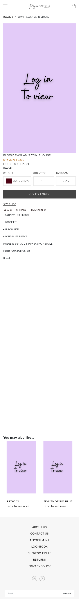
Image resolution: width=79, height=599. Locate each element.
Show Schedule (39, 553)
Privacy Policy (39, 566)
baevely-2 (8, 17)
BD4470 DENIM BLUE (58, 501)
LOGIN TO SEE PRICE (16, 164)
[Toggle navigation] (6, 6)
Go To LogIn (39, 194)
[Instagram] (34, 578)
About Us (39, 527)
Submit (67, 593)
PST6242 (13, 501)
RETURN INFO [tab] (38, 210)
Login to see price (18, 506)
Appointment (39, 540)
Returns (39, 559)
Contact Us (39, 533)
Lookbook (39, 546)
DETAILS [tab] (8, 210)
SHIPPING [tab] (21, 210)
